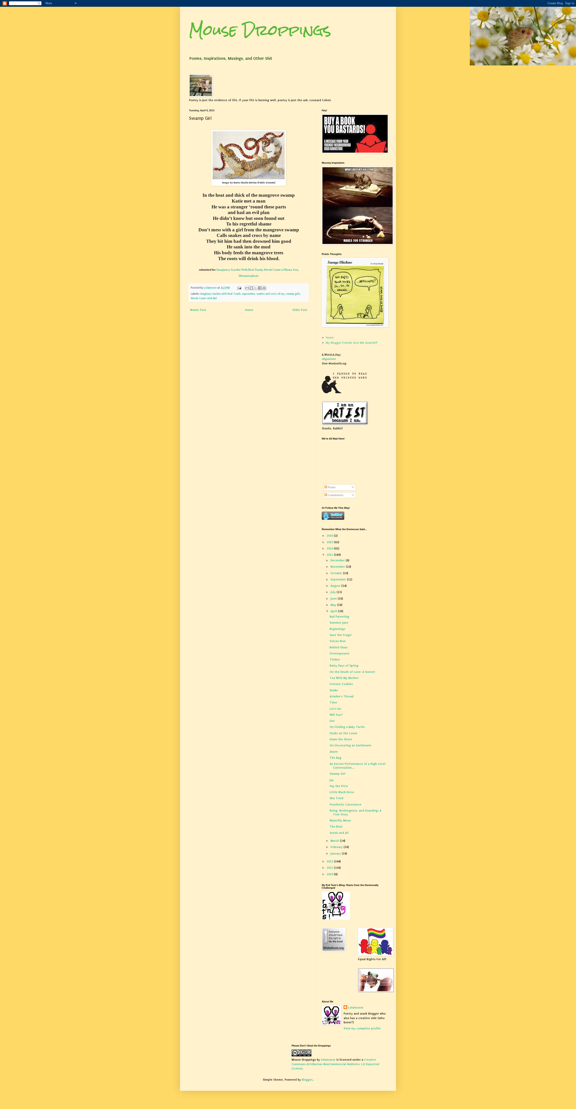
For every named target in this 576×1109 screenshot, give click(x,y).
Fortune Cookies (341, 684)
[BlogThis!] (251, 288)
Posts (331, 487)
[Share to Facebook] (260, 288)
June (334, 598)
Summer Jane (339, 622)
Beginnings (337, 629)
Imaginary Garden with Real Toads (220, 293)
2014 (330, 548)
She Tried (336, 798)
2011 (330, 867)
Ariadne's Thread (341, 696)
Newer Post (198, 310)
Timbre (335, 659)
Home (249, 310)
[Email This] (247, 288)
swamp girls (293, 293)
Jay (332, 780)
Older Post (299, 310)
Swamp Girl (337, 773)
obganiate (329, 359)
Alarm (334, 751)
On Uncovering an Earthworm (350, 745)
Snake (334, 690)
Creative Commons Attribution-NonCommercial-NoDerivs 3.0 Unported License (335, 1064)
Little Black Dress (342, 792)
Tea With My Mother (344, 678)
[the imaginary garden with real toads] (376, 991)
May (334, 605)
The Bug (335, 757)
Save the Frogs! (340, 635)
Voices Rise (338, 641)
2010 (330, 874)
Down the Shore (341, 739)
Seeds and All (339, 833)
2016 (330, 535)
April (334, 611)
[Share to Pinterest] (264, 288)
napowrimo (248, 293)
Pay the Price (339, 786)
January (336, 853)
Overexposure (339, 653)
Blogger (307, 1079)
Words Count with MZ (204, 298)
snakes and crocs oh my (270, 293)
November (338, 566)
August (336, 585)
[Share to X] (255, 288)
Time (333, 702)
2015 (330, 542)
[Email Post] (239, 287)
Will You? (336, 714)
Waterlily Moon (340, 820)
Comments (335, 495)
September (339, 579)
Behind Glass (338, 647)
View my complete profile (362, 1028)
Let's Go (335, 708)
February (337, 847)
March (335, 840)
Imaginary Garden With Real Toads (239, 269)
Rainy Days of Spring (344, 665)
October (337, 573)
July (334, 592)
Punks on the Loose (343, 733)
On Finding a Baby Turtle (347, 727)
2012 (330, 861)
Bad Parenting (339, 616)
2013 (330, 554)
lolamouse (328, 1059)
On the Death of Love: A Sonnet (352, 672)
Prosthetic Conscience (345, 804)
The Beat (336, 826)
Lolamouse (355, 1007)
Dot (332, 721)
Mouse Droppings (260, 30)
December (338, 560)
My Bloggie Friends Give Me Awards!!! (351, 342)
